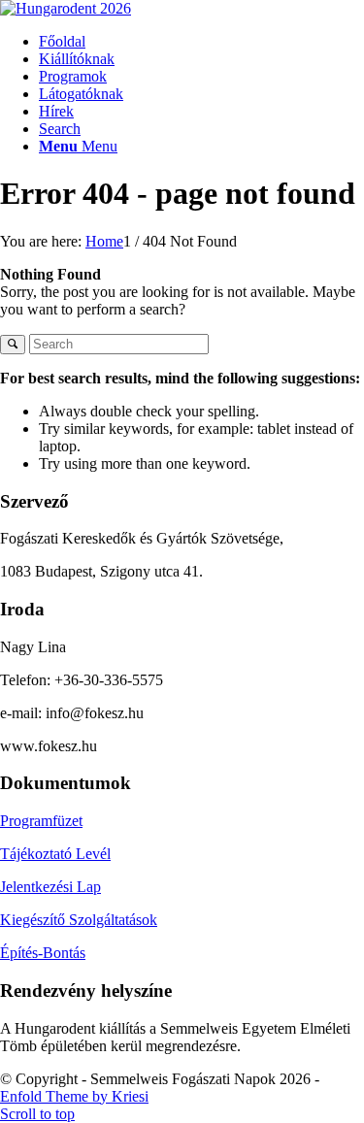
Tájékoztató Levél (55, 853)
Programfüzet (41, 820)
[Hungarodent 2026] (65, 8)
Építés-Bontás (42, 952)
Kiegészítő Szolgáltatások (78, 919)
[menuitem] (201, 41)
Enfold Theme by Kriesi (74, 1096)
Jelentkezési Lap (50, 886)
